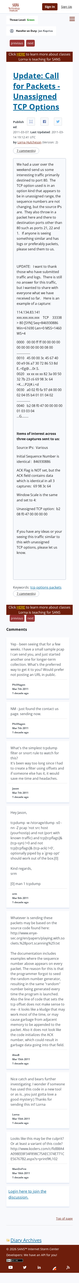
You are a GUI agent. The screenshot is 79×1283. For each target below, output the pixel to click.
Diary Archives (26, 1240)
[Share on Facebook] (44, 122)
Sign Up (66, 7)
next (30, 43)
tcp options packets (46, 587)
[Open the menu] (72, 19)
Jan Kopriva (45, 31)
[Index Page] (13, 6)
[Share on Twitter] (58, 122)
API (43, 1255)
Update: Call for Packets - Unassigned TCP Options (36, 91)
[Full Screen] (31, 122)
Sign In (50, 7)
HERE (21, 54)
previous (17, 43)
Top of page (64, 1218)
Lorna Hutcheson (29, 142)
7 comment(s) (26, 151)
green (31, 20)
